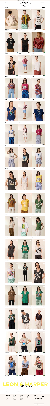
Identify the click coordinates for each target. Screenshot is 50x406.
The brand (25, 3)
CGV (6, 399)
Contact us (7, 398)
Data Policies (14, 400)
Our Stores (14, 398)
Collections (20, 3)
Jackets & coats (21, 400)
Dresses (21, 396)
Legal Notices (14, 399)
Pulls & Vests (21, 399)
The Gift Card (14, 396)
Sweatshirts (21, 398)
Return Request (7, 396)
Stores (30, 3)
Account (42, 2)
